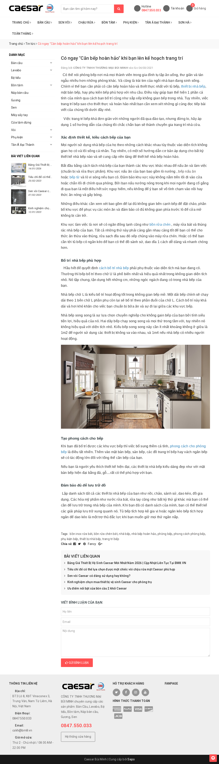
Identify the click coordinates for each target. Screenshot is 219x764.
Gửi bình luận (78, 662)
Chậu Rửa (86, 22)
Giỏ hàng (200, 8)
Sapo (131, 759)
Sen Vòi (64, 22)
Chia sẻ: (67, 544)
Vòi (13, 130)
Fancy (92, 544)
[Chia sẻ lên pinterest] (85, 544)
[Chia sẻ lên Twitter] (80, 544)
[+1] (100, 544)
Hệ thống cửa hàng (78, 736)
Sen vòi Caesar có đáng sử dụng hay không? (99, 575)
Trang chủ (21, 22)
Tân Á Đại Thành (158, 22)
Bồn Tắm (109, 22)
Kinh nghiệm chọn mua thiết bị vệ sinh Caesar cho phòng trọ (109, 582)
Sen (14, 107)
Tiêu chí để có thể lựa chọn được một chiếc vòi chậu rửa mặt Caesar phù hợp (121, 569)
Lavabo (16, 70)
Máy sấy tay (19, 115)
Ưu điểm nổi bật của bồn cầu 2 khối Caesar (97, 588)
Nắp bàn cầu (19, 92)
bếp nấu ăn (187, 171)
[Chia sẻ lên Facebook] (75, 544)
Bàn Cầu (44, 22)
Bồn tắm (17, 85)
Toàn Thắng (22, 33)
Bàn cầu (16, 63)
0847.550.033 (151, 10)
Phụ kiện (17, 137)
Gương (15, 100)
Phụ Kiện (130, 22)
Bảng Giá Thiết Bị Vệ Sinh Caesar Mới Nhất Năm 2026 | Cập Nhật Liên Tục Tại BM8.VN (126, 563)
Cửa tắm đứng (21, 122)
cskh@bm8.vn (22, 730)
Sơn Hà (184, 22)
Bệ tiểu (16, 77)
